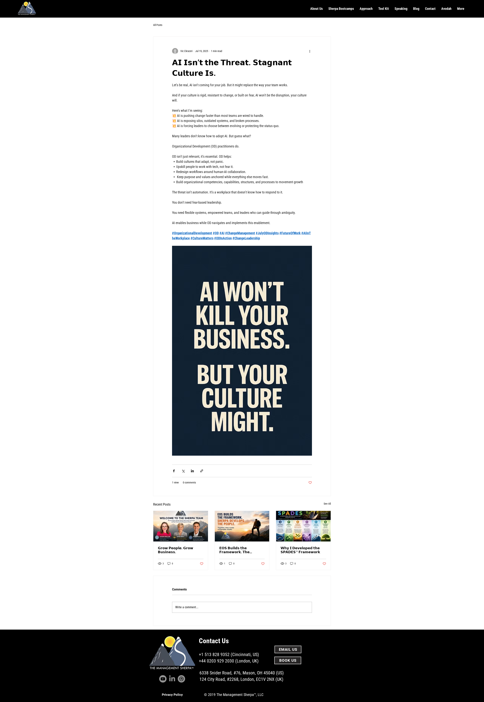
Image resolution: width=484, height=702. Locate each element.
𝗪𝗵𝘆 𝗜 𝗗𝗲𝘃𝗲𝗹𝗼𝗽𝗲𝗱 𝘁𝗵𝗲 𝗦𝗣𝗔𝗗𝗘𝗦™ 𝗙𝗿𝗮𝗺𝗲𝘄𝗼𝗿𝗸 (300, 550)
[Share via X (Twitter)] (183, 471)
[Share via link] (201, 471)
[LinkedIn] (172, 679)
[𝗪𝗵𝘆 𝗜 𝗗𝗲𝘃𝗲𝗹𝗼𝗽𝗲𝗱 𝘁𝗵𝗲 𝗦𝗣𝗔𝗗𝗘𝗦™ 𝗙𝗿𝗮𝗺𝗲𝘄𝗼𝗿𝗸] (303, 526)
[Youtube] (163, 679)
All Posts (157, 24)
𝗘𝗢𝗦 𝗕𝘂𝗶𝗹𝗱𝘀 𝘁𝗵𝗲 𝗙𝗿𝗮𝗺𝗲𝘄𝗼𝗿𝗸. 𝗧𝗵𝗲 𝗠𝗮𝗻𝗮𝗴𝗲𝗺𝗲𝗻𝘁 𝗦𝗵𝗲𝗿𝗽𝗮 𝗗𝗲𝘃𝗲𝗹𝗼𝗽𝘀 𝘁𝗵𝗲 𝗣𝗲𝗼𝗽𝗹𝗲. (239, 550)
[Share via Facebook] (174, 471)
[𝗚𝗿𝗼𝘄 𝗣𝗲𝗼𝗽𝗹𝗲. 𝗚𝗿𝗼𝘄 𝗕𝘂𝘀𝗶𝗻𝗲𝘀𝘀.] (180, 526)
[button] (316, 8)
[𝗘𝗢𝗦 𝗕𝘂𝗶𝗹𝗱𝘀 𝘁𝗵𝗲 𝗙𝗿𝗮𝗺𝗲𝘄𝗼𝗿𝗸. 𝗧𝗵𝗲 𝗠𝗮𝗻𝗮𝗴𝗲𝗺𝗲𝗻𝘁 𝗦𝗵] (242, 526)
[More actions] (309, 51)
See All (327, 503)
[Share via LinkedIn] (192, 471)
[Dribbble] (181, 679)
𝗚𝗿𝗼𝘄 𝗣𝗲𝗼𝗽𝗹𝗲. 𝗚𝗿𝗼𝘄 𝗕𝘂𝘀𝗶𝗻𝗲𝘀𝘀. (175, 550)
